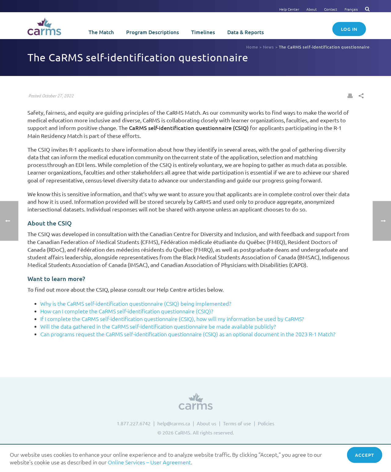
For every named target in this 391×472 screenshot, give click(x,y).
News (268, 46)
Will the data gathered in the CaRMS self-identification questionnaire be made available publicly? (158, 326)
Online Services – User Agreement (149, 462)
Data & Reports (245, 32)
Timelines (203, 32)
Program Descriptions (152, 32)
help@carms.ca (173, 423)
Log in (349, 29)
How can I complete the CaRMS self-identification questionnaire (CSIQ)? (126, 311)
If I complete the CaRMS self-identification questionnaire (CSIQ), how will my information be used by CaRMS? (172, 318)
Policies (266, 423)
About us (206, 423)
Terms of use (237, 423)
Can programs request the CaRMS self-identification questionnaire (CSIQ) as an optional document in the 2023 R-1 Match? (187, 333)
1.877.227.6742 (134, 423)
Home (252, 46)
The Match (101, 32)
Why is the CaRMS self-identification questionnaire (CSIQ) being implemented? (135, 303)
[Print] (350, 95)
